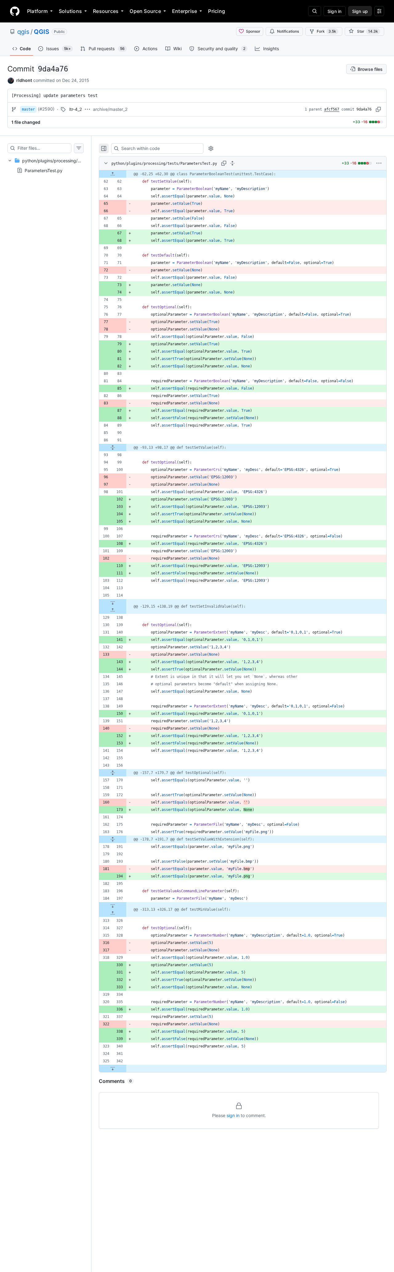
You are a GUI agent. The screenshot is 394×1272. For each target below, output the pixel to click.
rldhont (24, 80)
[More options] (379, 163)
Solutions (70, 11)
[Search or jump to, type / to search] (314, 11)
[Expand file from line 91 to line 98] (112, 447)
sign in (233, 1115)
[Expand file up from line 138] (112, 610)
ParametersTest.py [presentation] (43, 170)
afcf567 (331, 109)
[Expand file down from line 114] (112, 602)
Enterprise (184, 11)
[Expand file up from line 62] (112, 174)
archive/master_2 (110, 109)
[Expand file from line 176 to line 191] (112, 839)
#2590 (46, 108)
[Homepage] (15, 11)
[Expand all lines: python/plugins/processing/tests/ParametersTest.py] (232, 163)
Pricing (216, 11)
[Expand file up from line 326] (112, 913)
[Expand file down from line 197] (112, 905)
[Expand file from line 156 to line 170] (112, 772)
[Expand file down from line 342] (112, 1068)
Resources (106, 11)
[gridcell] (242, 174)
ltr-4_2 (75, 109)
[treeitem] (45, 165)
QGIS (41, 31)
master (28, 109)
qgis (23, 31)
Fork (326, 31)
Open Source (145, 11)
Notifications (288, 31)
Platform (37, 11)
